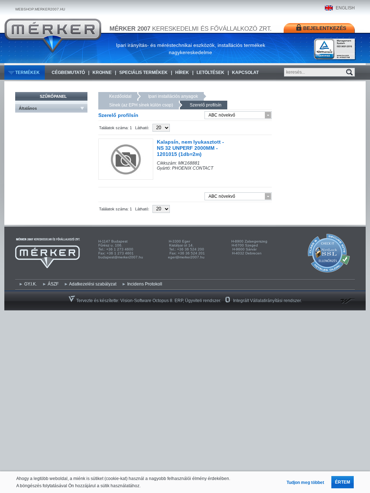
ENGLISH (345, 7)
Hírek (182, 72)
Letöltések (210, 72)
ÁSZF (53, 284)
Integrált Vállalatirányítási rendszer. (267, 300)
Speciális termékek (143, 72)
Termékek (27, 72)
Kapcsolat (245, 72)
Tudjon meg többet (305, 482)
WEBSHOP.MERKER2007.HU (40, 9)
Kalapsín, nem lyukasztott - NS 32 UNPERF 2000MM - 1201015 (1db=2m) (190, 148)
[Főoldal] (52, 35)
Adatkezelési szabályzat (92, 284)
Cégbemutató (68, 72)
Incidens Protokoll (144, 284)
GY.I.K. (30, 284)
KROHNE (102, 72)
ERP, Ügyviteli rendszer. (198, 300)
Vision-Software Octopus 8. (147, 300)
